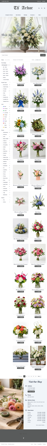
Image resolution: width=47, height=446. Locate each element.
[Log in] (42, 8)
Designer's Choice (9, 14)
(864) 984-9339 (5, 1)
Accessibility (40, 444)
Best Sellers (18, 14)
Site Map (44, 444)
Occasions (32, 14)
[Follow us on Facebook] (23, 438)
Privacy (35, 444)
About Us (39, 1)
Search (43, 55)
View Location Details (40, 425)
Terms (32, 444)
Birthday (25, 14)
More (40, 14)
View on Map (31, 391)
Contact (43, 1)
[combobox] (40, 60)
